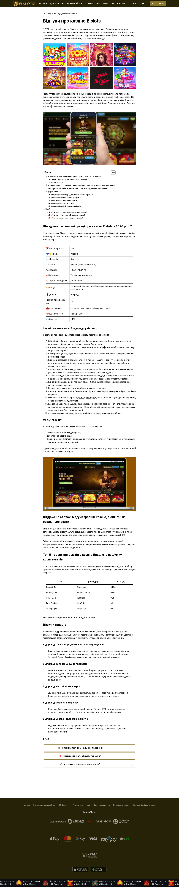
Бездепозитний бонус (73, 3)
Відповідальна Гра (102, 805)
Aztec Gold (67, 884)
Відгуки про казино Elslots (44, 805)
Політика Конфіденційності (144, 805)
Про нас (26, 805)
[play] (80, 871)
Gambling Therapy (89, 812)
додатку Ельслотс (127, 103)
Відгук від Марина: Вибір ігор (62, 203)
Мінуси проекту (57, 182)
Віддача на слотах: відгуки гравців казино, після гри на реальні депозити (80, 185)
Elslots (43, 3)
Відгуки (121, 3)
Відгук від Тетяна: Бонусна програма (65, 197)
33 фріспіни (108, 3)
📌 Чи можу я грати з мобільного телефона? (69, 212)
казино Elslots (69, 29)
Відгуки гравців (53, 192)
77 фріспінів (94, 3)
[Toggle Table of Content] (112, 172)
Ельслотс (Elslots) (49, 14)
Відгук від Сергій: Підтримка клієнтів (66, 206)
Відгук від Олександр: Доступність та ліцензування (72, 195)
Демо (54, 55)
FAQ (48, 209)
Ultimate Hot (92, 884)
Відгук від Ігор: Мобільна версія (64, 200)
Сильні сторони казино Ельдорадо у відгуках (69, 179)
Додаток (54, 3)
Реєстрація (158, 4)
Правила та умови (121, 805)
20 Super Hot (43, 884)
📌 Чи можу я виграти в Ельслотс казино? (68, 215)
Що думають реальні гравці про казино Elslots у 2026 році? (73, 176)
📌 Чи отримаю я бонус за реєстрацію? (67, 218)
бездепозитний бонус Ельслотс (101, 103)
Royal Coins (15, 884)
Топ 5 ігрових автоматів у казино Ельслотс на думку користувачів (76, 188)
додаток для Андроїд (86, 397)
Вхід (144, 4)
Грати (54, 50)
